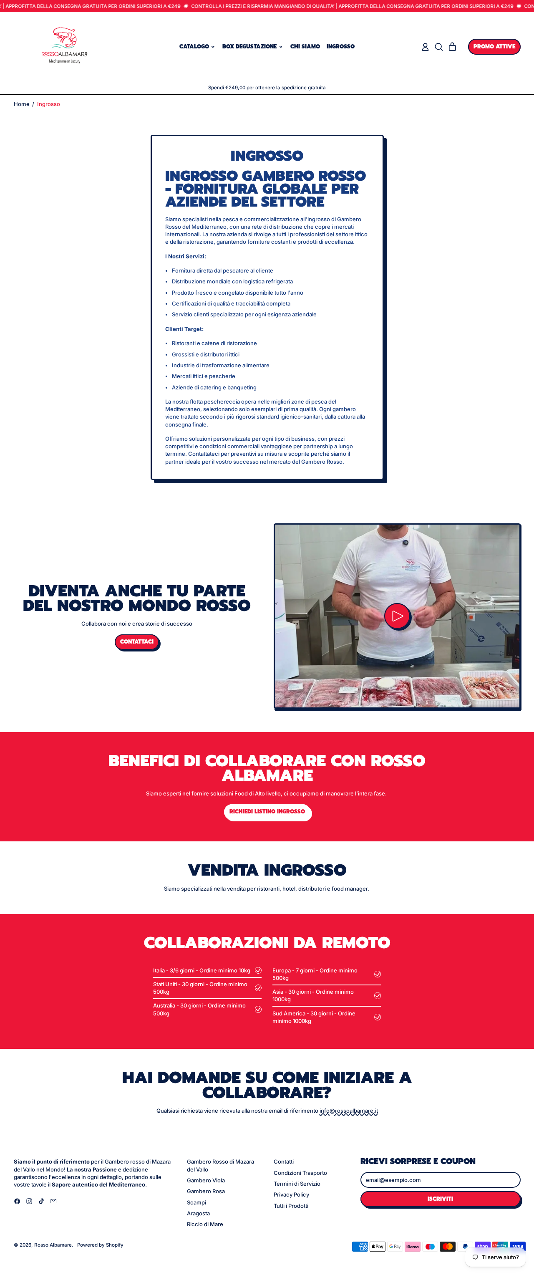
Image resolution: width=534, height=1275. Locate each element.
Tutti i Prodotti (291, 1205)
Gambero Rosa (206, 1191)
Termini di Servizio (297, 1183)
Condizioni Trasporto (300, 1172)
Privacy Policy (291, 1194)
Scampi (196, 1202)
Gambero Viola (206, 1180)
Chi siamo (305, 46)
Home (22, 104)
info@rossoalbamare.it (349, 1110)
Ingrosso (341, 46)
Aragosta (198, 1213)
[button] (438, 47)
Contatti (284, 1161)
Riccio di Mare (205, 1224)
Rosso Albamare (53, 1245)
